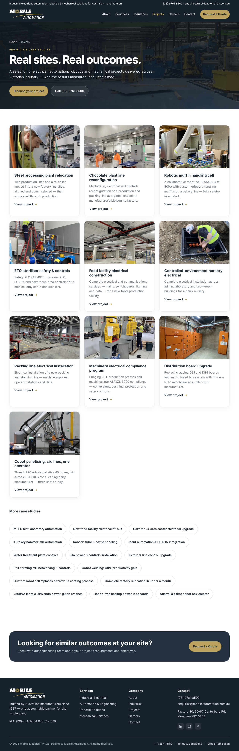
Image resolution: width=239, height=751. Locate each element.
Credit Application (218, 743)
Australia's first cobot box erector (184, 594)
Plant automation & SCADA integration (157, 542)
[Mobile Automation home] (26, 14)
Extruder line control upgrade (150, 555)
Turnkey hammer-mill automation (38, 542)
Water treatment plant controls (36, 555)
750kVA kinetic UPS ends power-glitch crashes (48, 594)
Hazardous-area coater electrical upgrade (163, 529)
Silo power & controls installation (94, 555)
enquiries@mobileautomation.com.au (207, 3)
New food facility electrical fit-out (97, 529)
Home (13, 41)
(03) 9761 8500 (173, 3)
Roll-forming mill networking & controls (42, 568)
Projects (158, 14)
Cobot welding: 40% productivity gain (109, 568)
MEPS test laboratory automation (38, 529)
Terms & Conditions (190, 743)
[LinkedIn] (181, 726)
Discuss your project (29, 91)
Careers (174, 14)
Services (121, 14)
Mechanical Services (94, 716)
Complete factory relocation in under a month (138, 581)
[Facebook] (198, 726)
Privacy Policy (163, 743)
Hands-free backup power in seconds (121, 594)
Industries (141, 14)
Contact (189, 14)
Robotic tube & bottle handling (95, 542)
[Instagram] (189, 726)
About (106, 14)
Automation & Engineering (98, 704)
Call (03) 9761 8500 (69, 91)
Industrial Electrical (93, 697)
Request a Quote (215, 14)
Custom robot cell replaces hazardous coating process (54, 581)
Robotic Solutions (92, 710)
